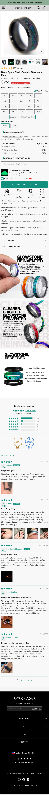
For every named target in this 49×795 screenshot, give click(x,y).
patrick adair (25, 698)
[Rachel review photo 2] (20, 533)
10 (5, 106)
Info (24, 734)
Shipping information (11, 246)
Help (24, 726)
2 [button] (21, 680)
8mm (5, 125)
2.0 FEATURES (8, 240)
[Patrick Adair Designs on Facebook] (23, 779)
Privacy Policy (16, 785)
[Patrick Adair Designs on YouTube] (28, 779)
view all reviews (24, 762)
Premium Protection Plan (13, 136)
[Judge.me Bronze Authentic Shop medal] (17, 442)
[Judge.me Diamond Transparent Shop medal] (29, 442)
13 (13, 111)
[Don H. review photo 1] (7, 488)
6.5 (29, 95)
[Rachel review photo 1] (7, 533)
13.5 (21, 111)
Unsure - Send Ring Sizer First (22, 117)
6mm (14, 125)
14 (30, 111)
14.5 (38, 111)
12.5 (5, 111)
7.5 (4, 101)
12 (38, 106)
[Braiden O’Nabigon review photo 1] (7, 576)
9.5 (38, 101)
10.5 (13, 106)
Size (24, 89)
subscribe (36, 708)
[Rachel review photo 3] (33, 533)
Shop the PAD (24, 718)
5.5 (13, 95)
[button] (7, 68)
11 (21, 106)
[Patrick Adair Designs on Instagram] (19, 779)
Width (7, 121)
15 (5, 117)
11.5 (30, 106)
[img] (6, 462)
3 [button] (25, 680)
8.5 (21, 101)
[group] (24, 34)
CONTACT (24, 742)
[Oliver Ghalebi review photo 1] (7, 667)
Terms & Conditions (30, 785)
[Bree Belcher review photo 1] (7, 622)
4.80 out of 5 (30, 410)
